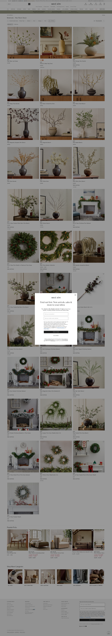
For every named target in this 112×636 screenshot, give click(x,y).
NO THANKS (56, 335)
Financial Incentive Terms (50, 339)
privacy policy (53, 340)
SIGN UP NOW (56, 331)
